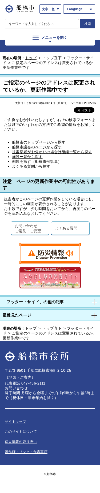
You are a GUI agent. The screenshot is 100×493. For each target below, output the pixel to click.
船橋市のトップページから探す (38, 142)
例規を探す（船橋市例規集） (37, 161)
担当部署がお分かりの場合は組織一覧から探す (52, 152)
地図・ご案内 (20, 377)
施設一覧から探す (27, 157)
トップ (31, 58)
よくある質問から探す (31, 166)
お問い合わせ (16, 388)
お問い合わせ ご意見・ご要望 (28, 228)
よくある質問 (66, 228)
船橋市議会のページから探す (37, 147)
